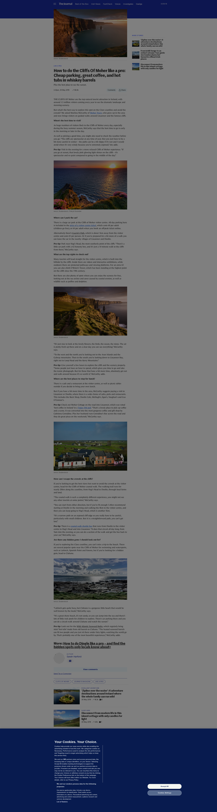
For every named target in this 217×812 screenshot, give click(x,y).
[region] (108, 770)
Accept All (165, 786)
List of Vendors (62, 802)
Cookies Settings (164, 793)
